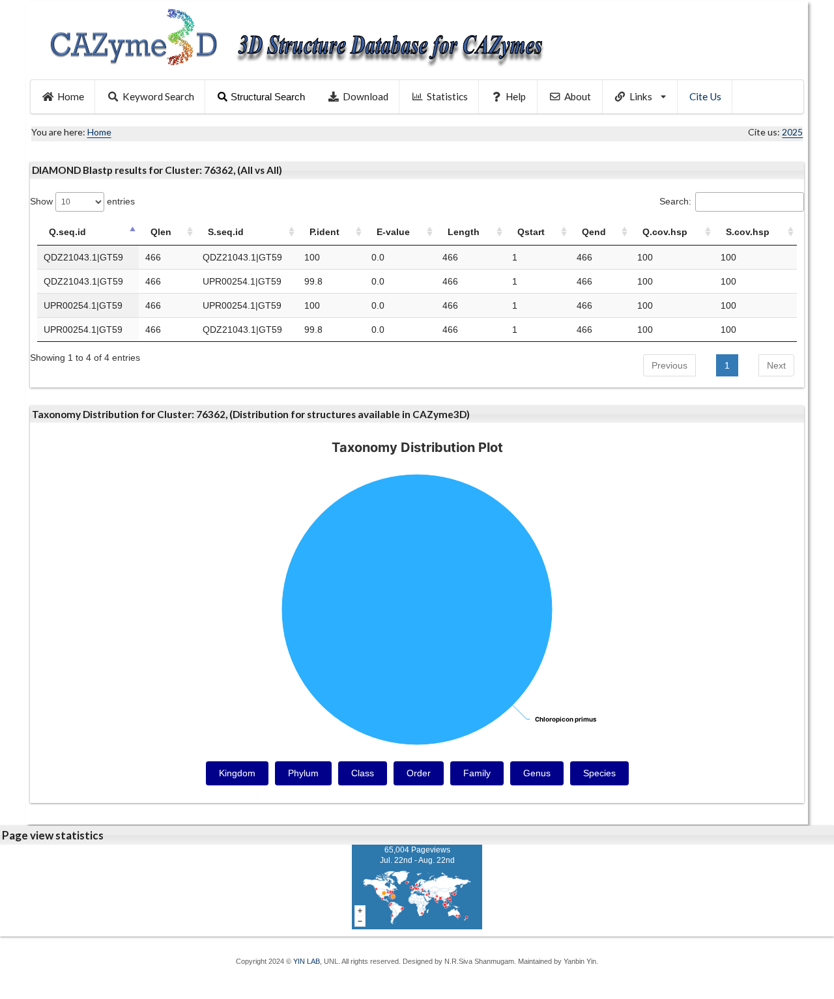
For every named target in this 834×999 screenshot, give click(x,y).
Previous (669, 365)
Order (419, 773)
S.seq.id (226, 232)
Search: (675, 201)
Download (365, 96)
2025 (792, 131)
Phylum (303, 773)
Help (516, 96)
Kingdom (237, 773)
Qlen (161, 232)
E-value (393, 232)
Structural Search (268, 96)
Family (477, 773)
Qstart (531, 232)
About (577, 96)
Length (464, 232)
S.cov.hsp (747, 232)
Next (776, 365)
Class (362, 773)
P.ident (324, 232)
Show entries (82, 201)
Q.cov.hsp (664, 232)
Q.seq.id (67, 232)
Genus (537, 773)
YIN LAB (306, 961)
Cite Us (705, 96)
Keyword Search (158, 96)
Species (599, 773)
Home (70, 96)
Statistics (447, 96)
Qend (594, 232)
